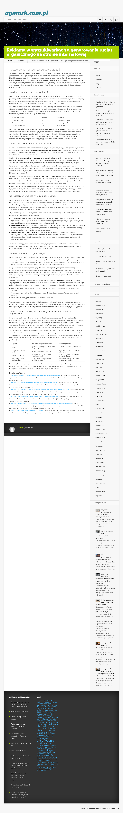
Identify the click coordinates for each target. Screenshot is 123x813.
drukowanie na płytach (48, 708)
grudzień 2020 (100, 425)
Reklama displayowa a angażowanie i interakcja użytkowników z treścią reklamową (41, 403)
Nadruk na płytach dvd (103, 276)
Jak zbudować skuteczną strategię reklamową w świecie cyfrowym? (36, 375)
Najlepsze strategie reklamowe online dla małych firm (105, 602)
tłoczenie (47, 764)
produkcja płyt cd (49, 733)
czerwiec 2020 (100, 450)
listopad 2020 (100, 429)
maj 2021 (98, 405)
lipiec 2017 (99, 479)
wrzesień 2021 (100, 388)
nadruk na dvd (43, 724)
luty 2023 (99, 318)
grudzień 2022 (100, 326)
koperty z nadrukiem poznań (44, 716)
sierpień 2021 (100, 392)
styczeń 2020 (100, 467)
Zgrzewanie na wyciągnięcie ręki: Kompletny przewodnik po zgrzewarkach (105, 122)
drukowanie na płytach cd (47, 710)
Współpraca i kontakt (20, 20)
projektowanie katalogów (45, 736)
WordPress (115, 808)
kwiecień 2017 (100, 491)
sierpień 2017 (100, 475)
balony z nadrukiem (41, 700)
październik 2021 (101, 384)
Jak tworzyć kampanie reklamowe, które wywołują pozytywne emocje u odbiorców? (105, 578)
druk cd (48, 703)
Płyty (97, 84)
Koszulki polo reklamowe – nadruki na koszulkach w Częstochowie (104, 212)
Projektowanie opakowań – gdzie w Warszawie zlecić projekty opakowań (104, 192)
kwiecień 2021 (100, 409)
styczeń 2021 (100, 421)
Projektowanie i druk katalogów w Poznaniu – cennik (104, 182)
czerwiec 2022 (100, 351)
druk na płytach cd (42, 707)
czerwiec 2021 (100, 400)
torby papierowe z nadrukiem (44, 761)
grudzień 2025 (100, 305)
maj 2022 (99, 355)
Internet (21, 60)
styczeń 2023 (100, 322)
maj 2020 (99, 454)
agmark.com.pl (31, 69)
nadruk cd (54, 720)
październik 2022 (101, 334)
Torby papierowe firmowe (47, 759)
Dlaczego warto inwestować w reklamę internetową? (104, 557)
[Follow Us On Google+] (116, 20)
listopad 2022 (100, 330)
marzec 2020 (100, 462)
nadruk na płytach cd (46, 729)
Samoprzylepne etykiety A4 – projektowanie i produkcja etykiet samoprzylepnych (105, 202)
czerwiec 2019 (100, 471)
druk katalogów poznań (45, 704)
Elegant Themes (95, 808)
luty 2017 (99, 495)
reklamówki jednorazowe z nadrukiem (47, 756)
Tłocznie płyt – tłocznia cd (104, 256)
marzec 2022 (100, 363)
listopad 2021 (100, 380)
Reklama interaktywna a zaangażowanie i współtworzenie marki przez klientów (40, 389)
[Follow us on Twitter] (99, 20)
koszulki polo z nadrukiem (46, 720)
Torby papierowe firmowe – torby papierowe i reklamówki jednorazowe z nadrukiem (105, 173)
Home (9, 20)
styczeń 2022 (100, 371)
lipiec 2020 (99, 446)
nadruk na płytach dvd (46, 731)
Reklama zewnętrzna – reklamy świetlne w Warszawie (103, 221)
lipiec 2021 (99, 396)
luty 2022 (99, 367)
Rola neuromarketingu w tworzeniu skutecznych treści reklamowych (105, 142)
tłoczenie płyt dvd (52, 767)
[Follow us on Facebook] (105, 20)
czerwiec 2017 (100, 483)
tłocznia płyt (48, 769)
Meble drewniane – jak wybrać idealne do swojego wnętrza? (105, 113)
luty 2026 (99, 301)
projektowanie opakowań (47, 745)
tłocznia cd (40, 769)
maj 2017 (98, 487)
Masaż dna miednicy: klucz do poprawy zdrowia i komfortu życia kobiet (105, 104)
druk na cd (55, 705)
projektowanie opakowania (45, 742)
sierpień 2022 (100, 342)
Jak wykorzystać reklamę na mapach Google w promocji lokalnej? (105, 671)
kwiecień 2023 (100, 309)
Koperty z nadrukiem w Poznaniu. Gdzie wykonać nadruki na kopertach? (19, 795)
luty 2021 (99, 417)
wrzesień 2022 (100, 338)
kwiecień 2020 (100, 458)
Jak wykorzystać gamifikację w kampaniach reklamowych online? (35, 396)
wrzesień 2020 (100, 438)
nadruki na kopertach (43, 722)
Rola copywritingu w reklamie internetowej (27, 410)
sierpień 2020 (100, 442)
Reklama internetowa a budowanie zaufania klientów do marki (34, 382)
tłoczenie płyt (52, 766)
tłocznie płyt (41, 770)
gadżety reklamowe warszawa (46, 713)
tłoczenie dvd (43, 766)
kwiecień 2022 (100, 359)
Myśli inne (99, 79)
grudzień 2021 (100, 376)
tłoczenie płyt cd (42, 767)
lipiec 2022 (99, 347)
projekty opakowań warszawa (45, 749)
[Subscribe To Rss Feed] (110, 20)
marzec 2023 (100, 314)
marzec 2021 (100, 413)
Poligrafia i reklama (102, 88)
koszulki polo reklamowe (47, 718)
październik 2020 (101, 433)
